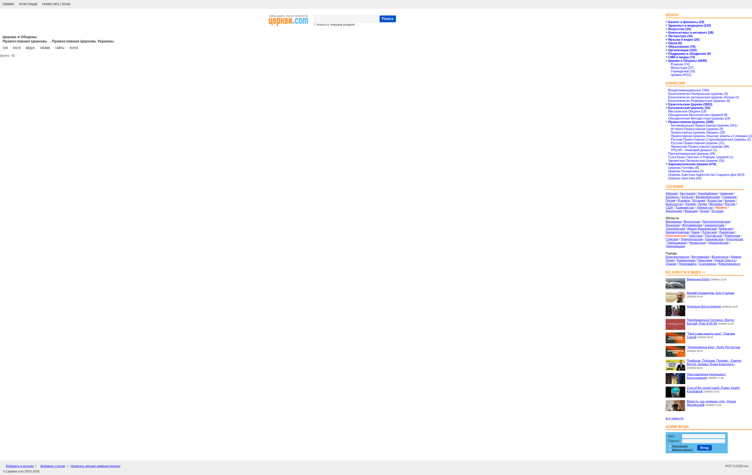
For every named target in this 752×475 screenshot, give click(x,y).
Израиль (684, 200)
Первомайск (688, 264)
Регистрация (28, 4)
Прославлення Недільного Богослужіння (706, 376)
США (669, 207)
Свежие (45, 48)
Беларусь (672, 197)
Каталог (672, 14)
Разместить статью (56, 4)
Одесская (696, 235)
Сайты (59, 48)
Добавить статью (52, 466)
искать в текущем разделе (335, 24)
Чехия (704, 211)
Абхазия (672, 193)
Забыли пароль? (682, 449)
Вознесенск (720, 257)
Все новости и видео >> (686, 272)
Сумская (672, 239)
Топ (5, 48)
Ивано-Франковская (702, 228)
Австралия (688, 193)
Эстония (717, 211)
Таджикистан (684, 207)
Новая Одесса (725, 260)
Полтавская (713, 235)
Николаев (705, 260)
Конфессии (675, 83)
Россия (730, 204)
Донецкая (673, 225)
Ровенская (732, 235)
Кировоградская (677, 232)
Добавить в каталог (20, 466)
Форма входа (677, 426)
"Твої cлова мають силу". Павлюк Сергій (711, 335)
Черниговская (718, 242)
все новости (674, 418)
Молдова (715, 204)
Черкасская (697, 242)
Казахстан (715, 200)
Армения (726, 193)
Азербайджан (708, 193)
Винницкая (674, 221)
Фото (17, 48)
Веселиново (700, 257)
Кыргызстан (674, 204)
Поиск (387, 19)
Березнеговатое (677, 257)
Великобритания (708, 197)
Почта (74, 48)
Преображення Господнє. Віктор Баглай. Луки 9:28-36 (710, 321)
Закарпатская (714, 225)
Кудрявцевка (686, 260)
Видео (30, 48)
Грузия (670, 200)
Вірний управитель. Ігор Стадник (710, 293)
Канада (730, 200)
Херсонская (734, 239)
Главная (8, 4)
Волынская (692, 221)
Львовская (727, 232)
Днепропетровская (716, 221)
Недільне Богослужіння (704, 306)
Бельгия (687, 197)
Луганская (709, 232)
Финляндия (674, 211)
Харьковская (714, 239)
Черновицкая (675, 246)
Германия (729, 197)
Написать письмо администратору (95, 466)
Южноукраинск (729, 264)
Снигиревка (707, 264)
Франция (690, 211)
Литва (702, 204)
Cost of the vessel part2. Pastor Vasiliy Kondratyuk (713, 389)
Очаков (671, 264)
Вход (704, 447)
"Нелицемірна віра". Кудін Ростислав (713, 347)
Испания (698, 200)
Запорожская (675, 228)
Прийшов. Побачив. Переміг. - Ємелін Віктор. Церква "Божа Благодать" (714, 362)
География (674, 186)
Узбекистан (705, 207)
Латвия (690, 204)
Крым (695, 232)
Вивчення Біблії (698, 279)
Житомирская (692, 225)
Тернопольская (692, 239)
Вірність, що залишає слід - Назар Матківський (711, 403)
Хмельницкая (677, 242)
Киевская (726, 228)
